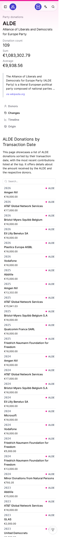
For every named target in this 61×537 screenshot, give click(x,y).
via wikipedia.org (15, 94)
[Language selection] (45, 6)
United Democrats (16, 533)
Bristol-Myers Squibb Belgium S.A (25, 315)
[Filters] (52, 530)
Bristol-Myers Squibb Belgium (23, 219)
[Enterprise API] (38, 6)
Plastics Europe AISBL (18, 247)
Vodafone (10, 260)
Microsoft (10, 415)
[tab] (29, 106)
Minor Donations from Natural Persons (29, 478)
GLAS (7, 519)
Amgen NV (11, 192)
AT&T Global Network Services (23, 206)
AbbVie (8, 274)
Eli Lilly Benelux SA (16, 233)
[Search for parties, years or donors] (53, 6)
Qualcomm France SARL (19, 329)
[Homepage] (12, 6)
